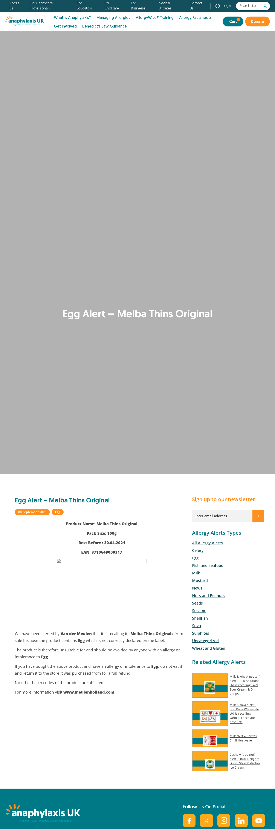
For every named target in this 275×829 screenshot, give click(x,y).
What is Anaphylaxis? (72, 18)
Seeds (197, 603)
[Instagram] (223, 820)
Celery (198, 550)
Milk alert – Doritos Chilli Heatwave (243, 738)
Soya (196, 625)
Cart (234, 21)
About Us (14, 6)
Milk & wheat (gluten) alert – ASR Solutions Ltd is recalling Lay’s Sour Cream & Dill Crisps (245, 685)
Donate (257, 22)
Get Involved (65, 27)
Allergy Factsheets (195, 18)
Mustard (200, 580)
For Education (84, 6)
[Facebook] (189, 820)
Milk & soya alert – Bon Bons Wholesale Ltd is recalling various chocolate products (244, 713)
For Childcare (111, 6)
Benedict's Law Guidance (104, 27)
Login (227, 6)
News (197, 588)
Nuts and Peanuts (208, 595)
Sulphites (200, 633)
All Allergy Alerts (207, 542)
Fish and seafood (207, 565)
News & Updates (165, 6)
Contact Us (196, 6)
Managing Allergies (113, 18)
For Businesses (139, 6)
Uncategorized (205, 640)
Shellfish (200, 618)
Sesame (199, 610)
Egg (195, 557)
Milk (196, 573)
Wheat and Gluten (208, 648)
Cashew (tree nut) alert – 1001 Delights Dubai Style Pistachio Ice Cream (245, 760)
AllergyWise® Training (155, 18)
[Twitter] (206, 820)
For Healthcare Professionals (42, 6)
